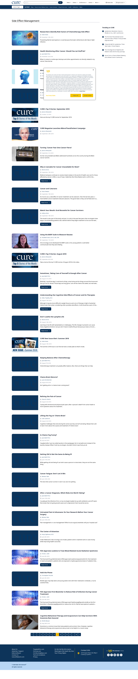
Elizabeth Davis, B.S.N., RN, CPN (50, 237)
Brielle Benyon (46, 621)
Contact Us (15, 655)
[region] (70, 84)
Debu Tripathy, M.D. (47, 298)
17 (57, 634)
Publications (75, 7)
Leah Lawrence (46, 418)
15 (51, 634)
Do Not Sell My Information (63, 649)
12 (41, 634)
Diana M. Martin (46, 399)
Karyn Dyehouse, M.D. (48, 534)
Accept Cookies (88, 95)
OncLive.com (37, 651)
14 (47, 634)
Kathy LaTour (45, 213)
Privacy (35, 657)
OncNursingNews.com (40, 653)
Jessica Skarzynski (46, 112)
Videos (80, 7)
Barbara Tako (45, 476)
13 (44, 634)
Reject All (75, 95)
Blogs (32, 7)
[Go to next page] (79, 634)
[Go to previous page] (32, 634)
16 (54, 634)
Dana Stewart (45, 191)
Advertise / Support (18, 651)
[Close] (93, 70)
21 (70, 634)
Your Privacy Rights (60, 653)
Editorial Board (16, 653)
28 (76, 634)
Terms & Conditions (39, 655)
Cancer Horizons (53, 7)
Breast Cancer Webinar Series (41, 7)
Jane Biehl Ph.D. (46, 54)
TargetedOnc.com (38, 649)
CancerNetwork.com (18, 657)
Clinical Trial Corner (62, 7)
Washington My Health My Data (64, 651)
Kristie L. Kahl (45, 553)
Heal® (69, 7)
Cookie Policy (82, 91)
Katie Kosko (45, 34)
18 (60, 634)
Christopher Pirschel (47, 575)
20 (67, 634)
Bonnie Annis (45, 169)
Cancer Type (16, 7)
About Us (14, 649)
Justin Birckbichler (47, 380)
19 (63, 634)
